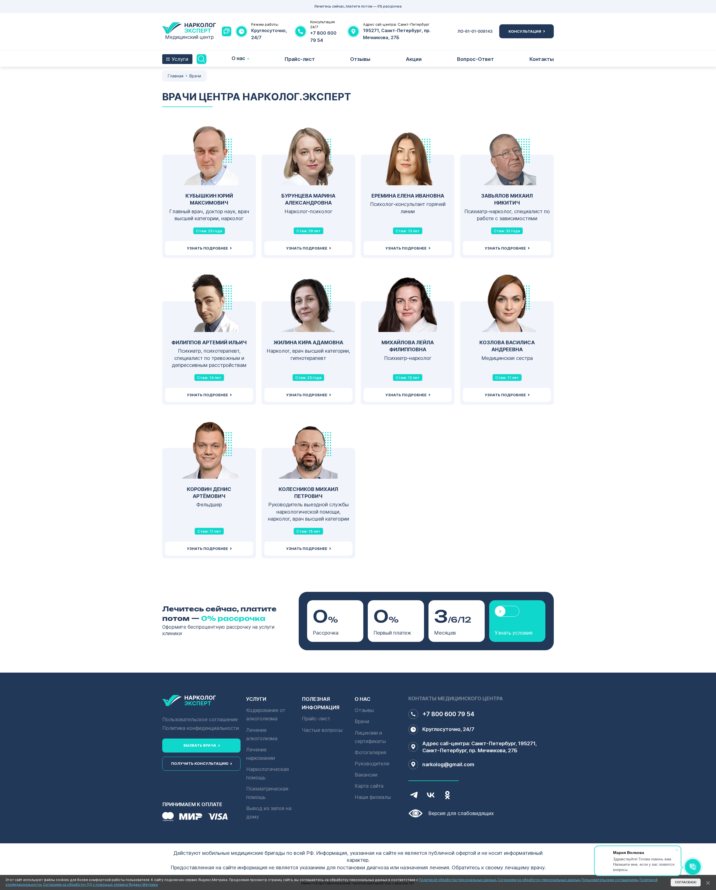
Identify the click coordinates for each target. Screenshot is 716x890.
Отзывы (360, 59)
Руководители (372, 763)
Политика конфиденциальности (200, 728)
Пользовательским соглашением (609, 880)
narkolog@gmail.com (448, 764)
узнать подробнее (207, 248)
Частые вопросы (322, 730)
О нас (238, 58)
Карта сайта (369, 786)
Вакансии (366, 775)
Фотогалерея (370, 752)
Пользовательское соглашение (200, 719)
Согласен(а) (685, 882)
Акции (414, 59)
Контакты (541, 59)
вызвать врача (199, 745)
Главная (175, 75)
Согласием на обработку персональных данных (539, 880)
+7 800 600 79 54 (448, 714)
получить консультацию (199, 763)
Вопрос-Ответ (475, 59)
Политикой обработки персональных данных (457, 880)
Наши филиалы (373, 797)
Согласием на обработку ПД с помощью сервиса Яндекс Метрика (100, 884)
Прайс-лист (299, 59)
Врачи (362, 721)
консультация (524, 31)
